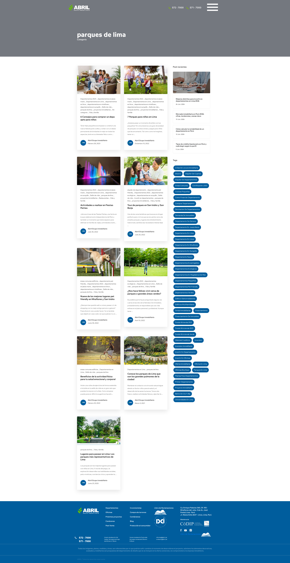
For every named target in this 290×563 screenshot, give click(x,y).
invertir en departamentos (143, 198)
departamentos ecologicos (186, 269)
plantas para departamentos (186, 376)
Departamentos (112, 508)
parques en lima (200, 370)
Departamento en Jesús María (187, 227)
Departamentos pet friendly (186, 287)
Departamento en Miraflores (186, 245)
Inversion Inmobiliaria (183, 346)
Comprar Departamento (184, 203)
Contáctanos (135, 517)
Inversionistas (135, 508)
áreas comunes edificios (89, 281)
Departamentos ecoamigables (187, 263)
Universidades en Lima (184, 400)
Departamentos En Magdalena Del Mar (190, 275)
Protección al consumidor (140, 525)
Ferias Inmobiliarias (183, 310)
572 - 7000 (85, 537)
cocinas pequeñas (182, 191)
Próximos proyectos (114, 517)
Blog (132, 521)
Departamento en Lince (184, 239)
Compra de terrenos (138, 512)
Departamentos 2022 (135, 99)
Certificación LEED (199, 185)
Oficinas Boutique (182, 370)
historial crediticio (182, 340)
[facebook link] (180, 530)
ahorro (178, 174)
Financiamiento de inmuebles (187, 316)
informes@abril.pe (161, 537)
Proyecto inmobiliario (183, 388)
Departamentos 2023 (88, 99)
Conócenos (110, 521)
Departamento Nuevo (183, 257)
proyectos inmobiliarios (102, 110)
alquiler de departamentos (186, 180)
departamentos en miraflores (98, 104)
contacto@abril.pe (161, 539)
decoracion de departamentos (187, 209)
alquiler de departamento (136, 190)
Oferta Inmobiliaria (182, 364)
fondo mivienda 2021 (183, 322)
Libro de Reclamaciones (164, 508)
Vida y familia (94, 112)
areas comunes (181, 185)
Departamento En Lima (184, 233)
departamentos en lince (101, 287)
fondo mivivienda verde (184, 334)
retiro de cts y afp (182, 394)
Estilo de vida (107, 107)
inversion (198, 340)
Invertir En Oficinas (182, 358)
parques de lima (86, 110)
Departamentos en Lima (95, 102)
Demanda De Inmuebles (184, 215)
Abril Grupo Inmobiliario (97, 140)
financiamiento (201, 310)
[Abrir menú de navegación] (212, 2)
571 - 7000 (85, 541)
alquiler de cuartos (193, 174)
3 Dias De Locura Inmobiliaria (186, 168)
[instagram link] (191, 530)
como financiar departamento (187, 197)
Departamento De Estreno (185, 221)
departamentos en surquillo (90, 107)
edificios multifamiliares (184, 304)
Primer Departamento (184, 382)
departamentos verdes (184, 293)
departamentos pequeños (185, 281)
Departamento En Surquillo (186, 251)
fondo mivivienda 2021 (184, 328)
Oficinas (109, 512)
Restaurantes (104, 198)
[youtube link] (185, 530)
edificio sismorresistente (185, 299)
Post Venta (110, 525)
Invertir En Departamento (185, 352)
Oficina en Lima (201, 364)
